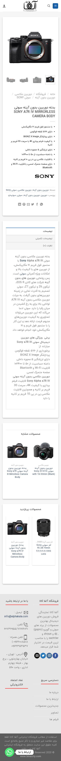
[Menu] (55, 6)
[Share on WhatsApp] (41, 205)
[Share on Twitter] (32, 205)
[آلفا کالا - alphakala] (30, 6)
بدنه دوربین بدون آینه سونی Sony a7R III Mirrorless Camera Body (17, 473)
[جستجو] (48, 6)
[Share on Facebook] (37, 205)
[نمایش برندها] (44, 175)
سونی (19, 195)
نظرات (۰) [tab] (47, 245)
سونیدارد (12, 195)
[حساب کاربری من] (4, 6)
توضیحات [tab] (47, 231)
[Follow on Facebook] (55, 655)
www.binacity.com (30, 756)
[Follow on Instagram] (49, 655)
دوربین (44, 195)
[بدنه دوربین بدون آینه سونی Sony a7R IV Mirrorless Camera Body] (17, 527)
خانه (52, 94)
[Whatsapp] (9, 752)
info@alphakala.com (16, 616)
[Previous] (50, 46)
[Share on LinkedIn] (19, 205)
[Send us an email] (37, 655)
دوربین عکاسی (23, 94)
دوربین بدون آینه (45, 97)
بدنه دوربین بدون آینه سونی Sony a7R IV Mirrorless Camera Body (17, 551)
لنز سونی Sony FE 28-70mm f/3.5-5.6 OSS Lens (43, 550)
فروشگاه (41, 94)
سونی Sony (24, 97)
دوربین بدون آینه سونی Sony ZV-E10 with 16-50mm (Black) (43, 471)
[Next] (8, 46)
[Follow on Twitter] (43, 655)
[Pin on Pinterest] (24, 205)
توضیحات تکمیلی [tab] (44, 238)
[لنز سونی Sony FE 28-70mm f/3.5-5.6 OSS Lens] (43, 527)
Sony (23, 261)
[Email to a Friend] (28, 205)
